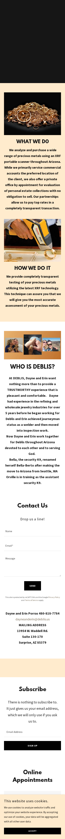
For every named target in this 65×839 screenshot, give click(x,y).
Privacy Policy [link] (54, 597)
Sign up (33, 745)
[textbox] (32, 531)
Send (33, 585)
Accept (32, 831)
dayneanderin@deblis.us (33, 619)
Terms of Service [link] (31, 600)
